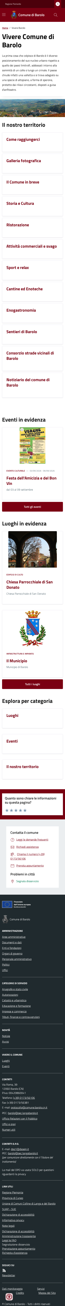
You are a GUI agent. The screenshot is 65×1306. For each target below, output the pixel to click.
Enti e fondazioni (11, 948)
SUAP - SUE (9, 1209)
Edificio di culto (14, 574)
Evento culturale (15, 470)
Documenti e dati (12, 942)
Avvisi (5, 1041)
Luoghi (6, 1061)
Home (5, 28)
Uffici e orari (9, 1124)
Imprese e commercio (14, 1011)
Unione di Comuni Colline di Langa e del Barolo (28, 1203)
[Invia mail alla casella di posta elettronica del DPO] (20, 1149)
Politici (6, 964)
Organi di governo (12, 953)
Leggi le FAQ (9, 1240)
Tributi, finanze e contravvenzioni (21, 1017)
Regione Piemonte (13, 4)
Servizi (41, 1289)
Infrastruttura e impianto (20, 653)
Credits (20, 1293)
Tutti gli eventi (32, 507)
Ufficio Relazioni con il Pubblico (19, 1118)
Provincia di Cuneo (12, 1198)
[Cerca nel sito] (54, 15)
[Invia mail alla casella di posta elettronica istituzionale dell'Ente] (29, 1107)
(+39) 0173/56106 (24, 1098)
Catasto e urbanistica (14, 1000)
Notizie (6, 1036)
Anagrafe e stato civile (15, 989)
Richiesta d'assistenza (14, 1253)
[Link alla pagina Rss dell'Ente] (4, 1270)
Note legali (8, 1226)
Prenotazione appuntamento (18, 1249)
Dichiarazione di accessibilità (18, 1215)
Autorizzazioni (10, 995)
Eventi (6, 1066)
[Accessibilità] (9, 1297)
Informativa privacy (13, 1220)
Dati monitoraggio (12, 1289)
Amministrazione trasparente (19, 1236)
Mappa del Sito (47, 1293)
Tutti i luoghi (32, 684)
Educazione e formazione (16, 1006)
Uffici (5, 970)
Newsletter (8, 1275)
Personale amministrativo (17, 959)
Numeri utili (8, 1130)
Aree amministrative (13, 937)
